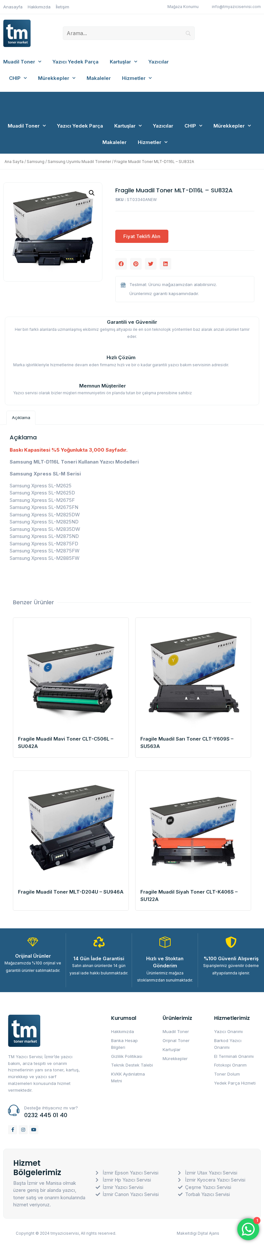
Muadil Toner (19, 62)
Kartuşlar (120, 62)
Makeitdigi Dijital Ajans (198, 1233)
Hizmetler (134, 78)
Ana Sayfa (14, 161)
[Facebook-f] (12, 1129)
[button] (121, 264)
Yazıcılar (158, 62)
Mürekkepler (53, 78)
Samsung (35, 161)
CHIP (15, 78)
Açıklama (21, 417)
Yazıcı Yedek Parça (75, 62)
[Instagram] (23, 1129)
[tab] (20, 418)
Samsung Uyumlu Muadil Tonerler (79, 161)
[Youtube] (33, 1129)
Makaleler (99, 78)
